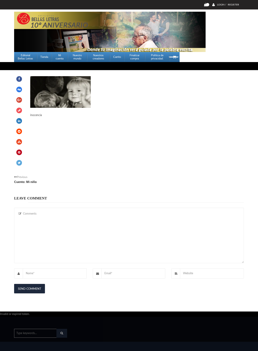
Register (233, 4)
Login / (221, 4)
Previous (25, 180)
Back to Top (227, 346)
